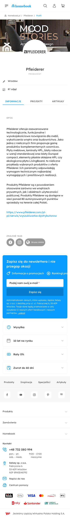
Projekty (36, 101)
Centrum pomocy (18, 485)
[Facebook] (7, 395)
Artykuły (58, 101)
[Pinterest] (48, 395)
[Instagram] (34, 395)
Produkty (9, 382)
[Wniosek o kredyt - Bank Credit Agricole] (51, 503)
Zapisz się (35, 292)
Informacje (13, 101)
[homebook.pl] (21, 6)
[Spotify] (61, 395)
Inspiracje (26, 382)
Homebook (9, 433)
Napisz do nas (17, 478)
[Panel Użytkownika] (54, 6)
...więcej (21, 313)
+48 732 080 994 (20, 449)
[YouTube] (21, 395)
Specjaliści (44, 382)
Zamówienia (9, 422)
